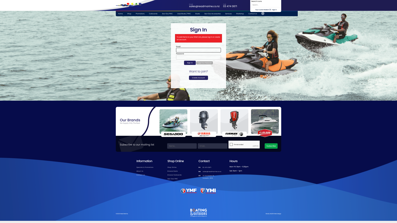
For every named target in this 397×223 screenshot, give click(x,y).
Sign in (274, 10)
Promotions (140, 13)
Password (180, 54)
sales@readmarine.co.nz (204, 6)
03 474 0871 (230, 6)
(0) (263, 10)
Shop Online (171, 167)
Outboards (153, 13)
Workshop (240, 13)
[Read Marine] (129, 1)
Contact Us (252, 13)
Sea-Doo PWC (167, 13)
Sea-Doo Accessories (212, 13)
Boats (197, 13)
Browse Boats (172, 171)
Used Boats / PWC (184, 13)
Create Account (198, 78)
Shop (129, 13)
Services (228, 13)
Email (178, 46)
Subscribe (271, 146)
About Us (139, 171)
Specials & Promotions (144, 167)
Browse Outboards (174, 175)
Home (120, 13)
